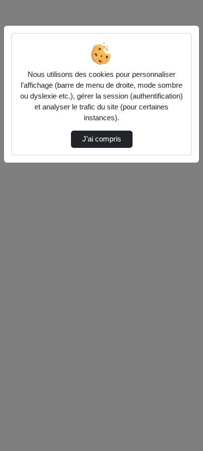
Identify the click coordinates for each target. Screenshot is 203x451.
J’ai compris (101, 139)
